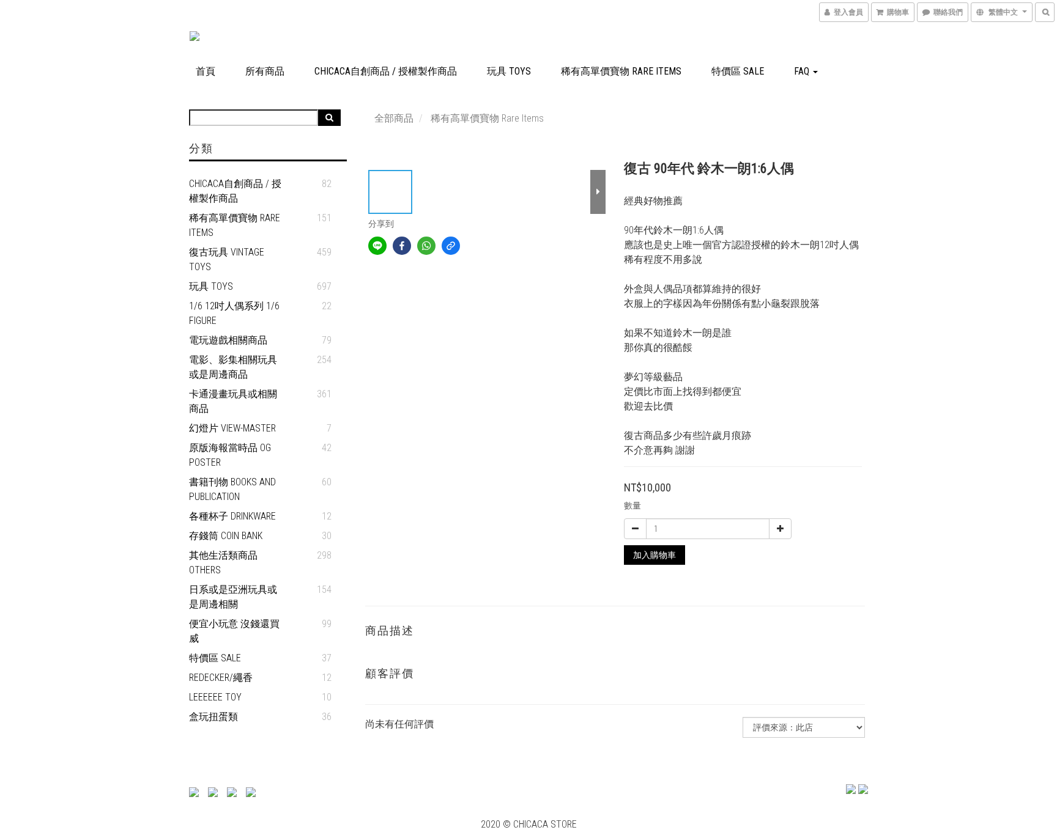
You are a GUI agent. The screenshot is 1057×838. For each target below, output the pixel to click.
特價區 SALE (737, 71)
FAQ (803, 71)
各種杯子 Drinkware (232, 516)
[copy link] (451, 246)
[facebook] (402, 246)
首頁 (205, 71)
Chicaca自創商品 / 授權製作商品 (385, 71)
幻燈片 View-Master (232, 428)
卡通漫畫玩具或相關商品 (233, 401)
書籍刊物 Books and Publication (232, 489)
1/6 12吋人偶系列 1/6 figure (234, 313)
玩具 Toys (509, 71)
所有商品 (264, 71)
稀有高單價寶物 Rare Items (621, 71)
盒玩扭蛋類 (213, 716)
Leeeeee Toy (215, 697)
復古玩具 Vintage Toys (226, 259)
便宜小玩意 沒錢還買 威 (234, 631)
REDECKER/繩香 (221, 677)
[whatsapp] (426, 246)
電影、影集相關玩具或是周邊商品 (233, 367)
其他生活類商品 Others (223, 562)
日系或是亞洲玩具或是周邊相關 (233, 597)
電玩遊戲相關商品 (228, 340)
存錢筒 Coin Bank (225, 536)
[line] (377, 246)
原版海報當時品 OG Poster (230, 455)
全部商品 (394, 118)
